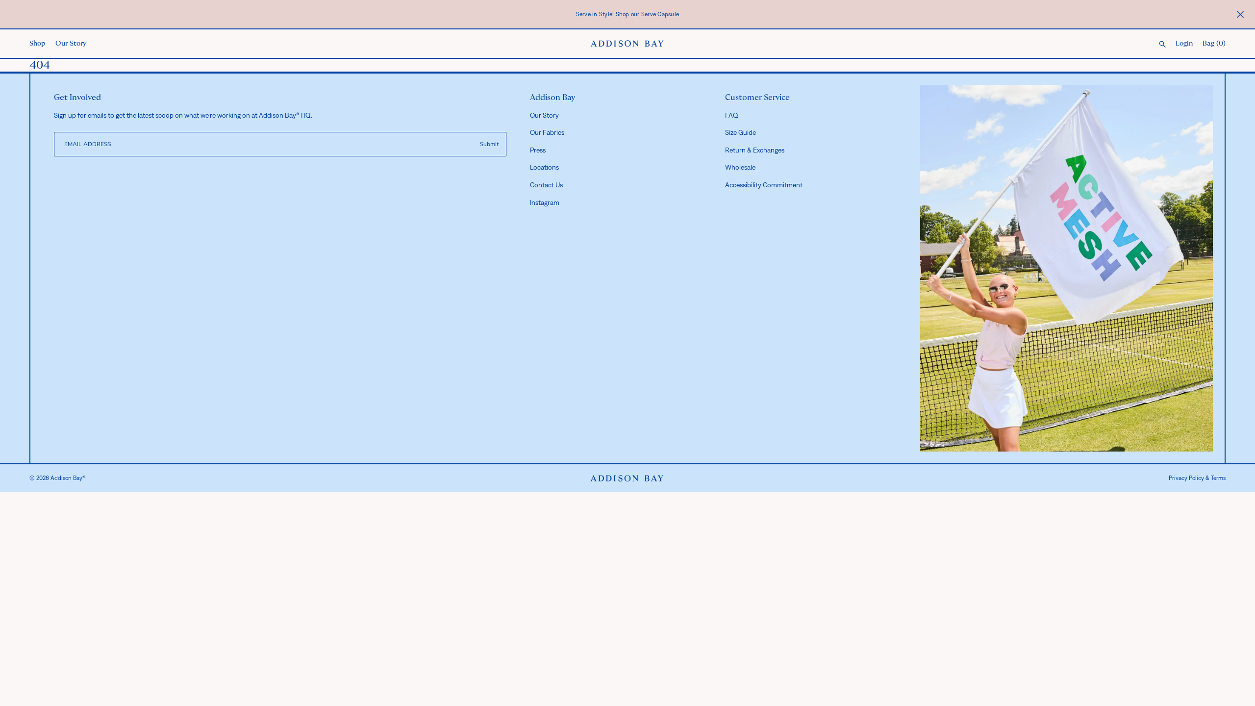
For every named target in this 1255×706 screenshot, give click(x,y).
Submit (489, 144)
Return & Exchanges (754, 150)
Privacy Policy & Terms (1197, 478)
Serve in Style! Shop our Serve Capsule (627, 14)
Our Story (70, 43)
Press (538, 150)
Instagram (544, 202)
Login (1184, 43)
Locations (544, 167)
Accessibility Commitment (764, 185)
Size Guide (740, 132)
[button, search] (1162, 45)
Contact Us (546, 185)
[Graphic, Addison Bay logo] (627, 478)
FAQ (731, 115)
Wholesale (740, 167)
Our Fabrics (547, 132)
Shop (37, 43)
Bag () (1214, 43)
